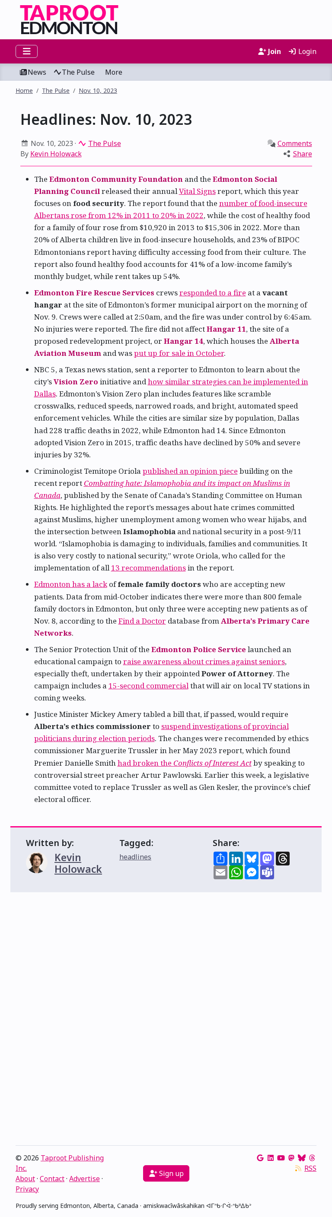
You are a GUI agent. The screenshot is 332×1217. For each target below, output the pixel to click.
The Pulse (78, 72)
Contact (52, 1178)
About (25, 1178)
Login (306, 51)
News (37, 72)
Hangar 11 (226, 329)
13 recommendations (148, 568)
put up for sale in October (179, 353)
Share (302, 153)
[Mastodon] (291, 1158)
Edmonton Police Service (198, 649)
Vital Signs (197, 191)
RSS (310, 1168)
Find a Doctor (142, 621)
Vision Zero (76, 382)
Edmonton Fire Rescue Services (94, 293)
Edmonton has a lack (70, 584)
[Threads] (312, 1158)
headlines (135, 857)
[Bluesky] (301, 1158)
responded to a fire (212, 293)
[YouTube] (281, 1158)
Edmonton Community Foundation (116, 179)
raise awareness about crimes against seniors (204, 661)
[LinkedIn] (270, 1158)
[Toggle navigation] (27, 51)
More (113, 72)
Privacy (27, 1189)
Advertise (84, 1178)
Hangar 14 (183, 341)
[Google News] (260, 1158)
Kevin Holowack (56, 153)
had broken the (185, 763)
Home (24, 90)
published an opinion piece (190, 471)
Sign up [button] (170, 1173)
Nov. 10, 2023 (98, 90)
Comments (295, 143)
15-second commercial (148, 686)
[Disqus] (166, 1021)
